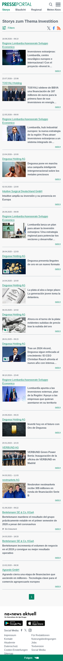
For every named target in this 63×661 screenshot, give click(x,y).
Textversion (37, 646)
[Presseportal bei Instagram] (29, 630)
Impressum (10, 635)
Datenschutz (11, 646)
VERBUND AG (10, 447)
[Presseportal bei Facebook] (20, 630)
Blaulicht (20, 9)
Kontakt (8, 639)
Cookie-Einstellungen (16, 650)
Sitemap (8, 653)
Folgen (28, 658)
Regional (36, 9)
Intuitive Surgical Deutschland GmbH (22, 191)
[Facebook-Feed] (54, 28)
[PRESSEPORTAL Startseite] (16, 4)
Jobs (34, 642)
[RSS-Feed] (59, 28)
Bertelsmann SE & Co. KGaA (18, 512)
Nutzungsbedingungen (43, 639)
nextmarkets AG (10, 480)
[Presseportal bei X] (24, 630)
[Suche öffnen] (50, 4)
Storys (6, 9)
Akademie (9, 642)
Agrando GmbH (10, 570)
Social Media (38, 650)
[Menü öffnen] (58, 4)
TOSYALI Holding (12, 83)
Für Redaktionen (40, 635)
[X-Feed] (49, 28)
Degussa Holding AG (13, 159)
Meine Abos (54, 9)
